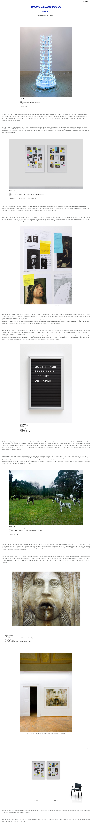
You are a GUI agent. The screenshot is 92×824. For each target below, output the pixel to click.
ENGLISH (85, 2)
